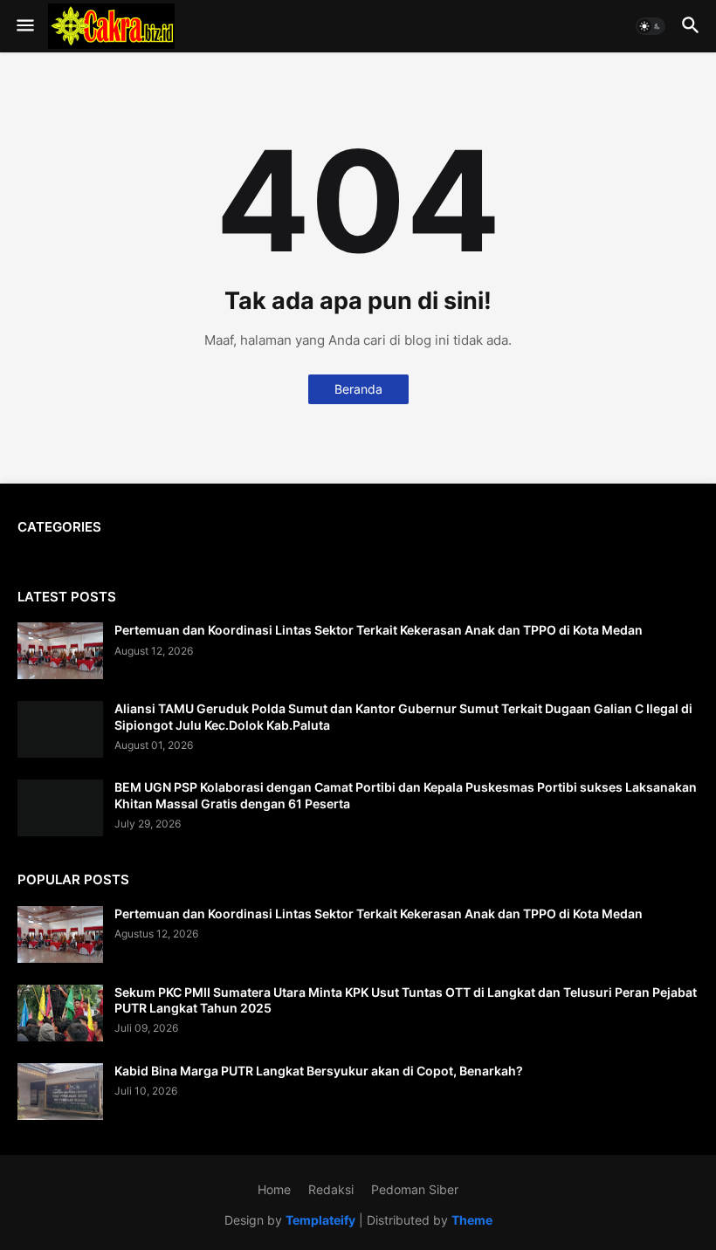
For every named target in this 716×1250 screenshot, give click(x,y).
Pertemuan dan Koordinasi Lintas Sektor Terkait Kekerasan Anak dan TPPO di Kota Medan (378, 629)
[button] (24, 26)
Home (274, 1189)
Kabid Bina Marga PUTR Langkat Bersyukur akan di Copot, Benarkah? (318, 1070)
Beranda (358, 388)
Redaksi (331, 1189)
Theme (471, 1219)
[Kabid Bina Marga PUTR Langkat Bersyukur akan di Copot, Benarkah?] (60, 1091)
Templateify (320, 1219)
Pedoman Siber (414, 1189)
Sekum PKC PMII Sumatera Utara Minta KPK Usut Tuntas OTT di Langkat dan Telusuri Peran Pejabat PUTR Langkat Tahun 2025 (405, 1000)
